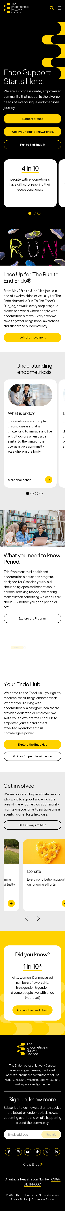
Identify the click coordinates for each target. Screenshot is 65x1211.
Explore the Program (32, 618)
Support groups (32, 119)
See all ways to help (32, 825)
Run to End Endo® (32, 144)
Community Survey (42, 1199)
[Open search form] (52, 8)
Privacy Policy (19, 1199)
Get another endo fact (32, 1010)
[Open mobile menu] (59, 8)
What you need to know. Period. (32, 132)
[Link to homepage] (16, 8)
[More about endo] (30, 433)
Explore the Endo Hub (32, 744)
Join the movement (33, 337)
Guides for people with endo (32, 756)
